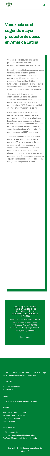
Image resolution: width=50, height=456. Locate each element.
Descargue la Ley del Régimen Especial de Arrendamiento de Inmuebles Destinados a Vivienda (24, 200)
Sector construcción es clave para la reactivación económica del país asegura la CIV (24, 240)
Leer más (25, 337)
